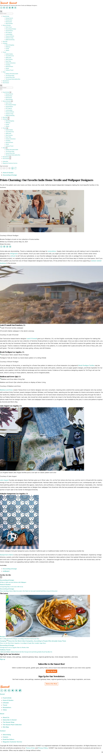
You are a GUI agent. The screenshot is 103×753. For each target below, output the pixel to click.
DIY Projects (9, 32)
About (2, 714)
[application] (51, 295)
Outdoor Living (9, 37)
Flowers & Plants (10, 36)
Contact (3, 731)
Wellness (8, 46)
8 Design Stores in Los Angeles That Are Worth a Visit (14, 647)
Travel (4, 52)
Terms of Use (30, 748)
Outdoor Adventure (11, 63)
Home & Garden (7, 25)
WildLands (8, 57)
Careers (5, 737)
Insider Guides (9, 54)
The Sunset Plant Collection (12, 724)
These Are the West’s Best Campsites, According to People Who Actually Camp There (23, 643)
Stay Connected (4, 166)
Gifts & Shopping (10, 45)
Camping (8, 64)
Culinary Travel (9, 70)
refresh (13, 256)
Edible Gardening (10, 39)
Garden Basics (9, 30)
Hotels (7, 68)
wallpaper (6, 571)
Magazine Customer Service (10, 163)
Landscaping (9, 34)
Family (7, 48)
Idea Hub (5, 41)
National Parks (9, 66)
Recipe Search (9, 18)
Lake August (4, 480)
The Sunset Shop (10, 75)
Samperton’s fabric (6, 555)
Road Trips (8, 61)
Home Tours (9, 27)
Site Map (6, 727)
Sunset (2, 694)
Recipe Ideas (9, 20)
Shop (4, 72)
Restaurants (9, 21)
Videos (7, 50)
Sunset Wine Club (10, 77)
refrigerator (14, 253)
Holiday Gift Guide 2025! (12, 73)
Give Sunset (6, 82)
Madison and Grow (6, 390)
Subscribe (5, 161)
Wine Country (9, 59)
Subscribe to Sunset (10, 720)
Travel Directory (10, 55)
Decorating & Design (11, 29)
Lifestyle (5, 43)
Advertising (7, 734)
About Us (6, 717)
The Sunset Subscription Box (13, 79)
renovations (52, 251)
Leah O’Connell (32, 338)
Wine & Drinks (9, 23)
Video (5, 710)
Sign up (2, 659)
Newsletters (6, 81)
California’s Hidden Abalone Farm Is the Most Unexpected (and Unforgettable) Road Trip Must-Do (26, 652)
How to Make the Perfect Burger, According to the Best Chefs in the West (19, 639)
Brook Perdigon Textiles (86, 365)
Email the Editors (8, 739)
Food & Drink (6, 16)
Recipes (2, 636)
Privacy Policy (43, 748)
